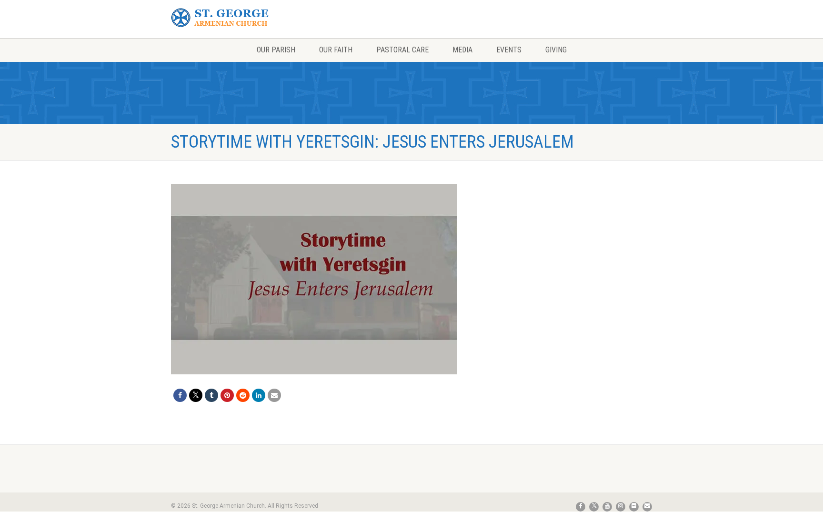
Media (462, 49)
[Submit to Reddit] (243, 395)
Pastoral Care (402, 49)
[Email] (274, 395)
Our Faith (335, 49)
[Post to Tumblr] (211, 395)
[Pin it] (227, 395)
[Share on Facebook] (180, 395)
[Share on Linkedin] (258, 395)
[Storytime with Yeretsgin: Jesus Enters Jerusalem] (314, 279)
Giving (556, 49)
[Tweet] (195, 395)
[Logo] (246, 18)
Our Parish (276, 49)
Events (509, 49)
